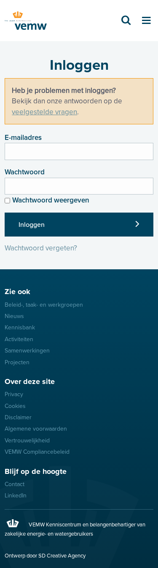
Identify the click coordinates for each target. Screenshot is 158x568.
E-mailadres (23, 137)
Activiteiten (19, 339)
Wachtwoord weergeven (50, 200)
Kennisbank (20, 327)
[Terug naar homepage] (26, 20)
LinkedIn (16, 495)
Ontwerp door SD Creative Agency (45, 555)
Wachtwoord (25, 172)
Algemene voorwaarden (36, 428)
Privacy (14, 394)
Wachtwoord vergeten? (41, 248)
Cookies (15, 406)
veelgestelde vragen (44, 112)
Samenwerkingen (27, 350)
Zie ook (17, 291)
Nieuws (14, 316)
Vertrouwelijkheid (27, 440)
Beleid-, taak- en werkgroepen (44, 304)
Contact (14, 484)
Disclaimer (18, 417)
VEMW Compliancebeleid (37, 451)
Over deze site (30, 381)
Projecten (17, 362)
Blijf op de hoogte (36, 471)
